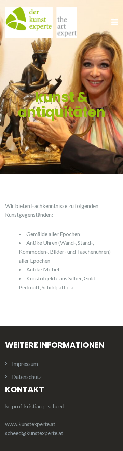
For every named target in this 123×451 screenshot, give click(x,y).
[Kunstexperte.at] (41, 21)
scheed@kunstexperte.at (34, 432)
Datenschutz (27, 376)
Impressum (25, 363)
